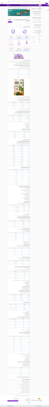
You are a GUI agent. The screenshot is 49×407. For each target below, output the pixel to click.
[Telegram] (41, 401)
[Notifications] (14, 1)
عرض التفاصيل (29, 23)
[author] (48, 4)
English (12, 1)
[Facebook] (40, 401)
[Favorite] (7, 5)
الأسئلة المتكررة (29, 402)
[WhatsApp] (39, 401)
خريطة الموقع (29, 403)
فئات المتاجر (35, 1)
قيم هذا (9, 5)
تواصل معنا (29, 401)
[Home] (36, 398)
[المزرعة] (19, 12)
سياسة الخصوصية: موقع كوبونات (27, 399)
